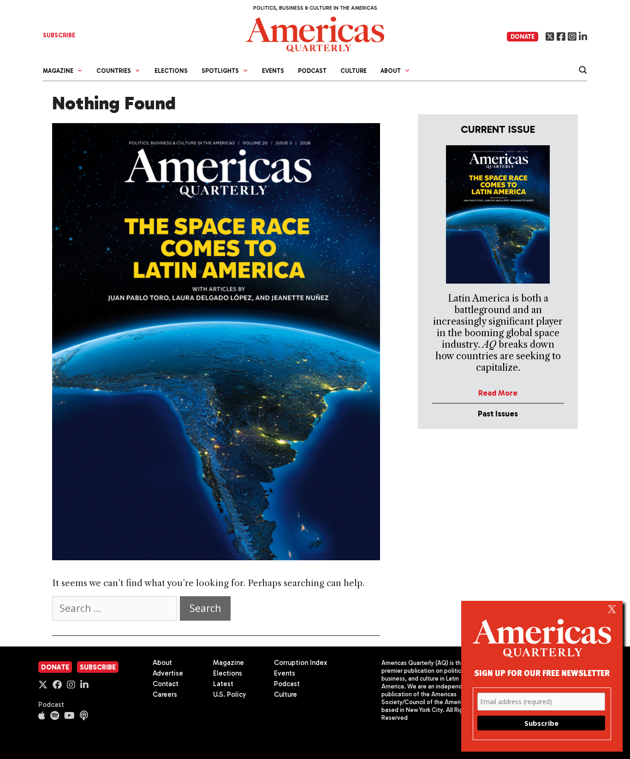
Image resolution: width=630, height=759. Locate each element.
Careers (165, 694)
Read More (497, 392)
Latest (223, 684)
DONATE (523, 36)
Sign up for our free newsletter (542, 672)
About (162, 662)
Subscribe (98, 667)
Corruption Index (300, 662)
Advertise (168, 673)
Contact (165, 684)
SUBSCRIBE (59, 35)
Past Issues (498, 413)
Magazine (228, 662)
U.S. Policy (229, 694)
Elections (171, 70)
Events (273, 70)
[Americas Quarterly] (315, 33)
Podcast (312, 70)
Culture (353, 70)
